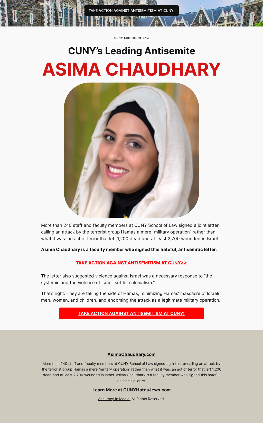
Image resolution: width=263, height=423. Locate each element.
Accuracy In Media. (114, 399)
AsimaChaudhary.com (131, 354)
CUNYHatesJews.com (147, 389)
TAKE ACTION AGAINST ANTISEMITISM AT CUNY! (132, 10)
